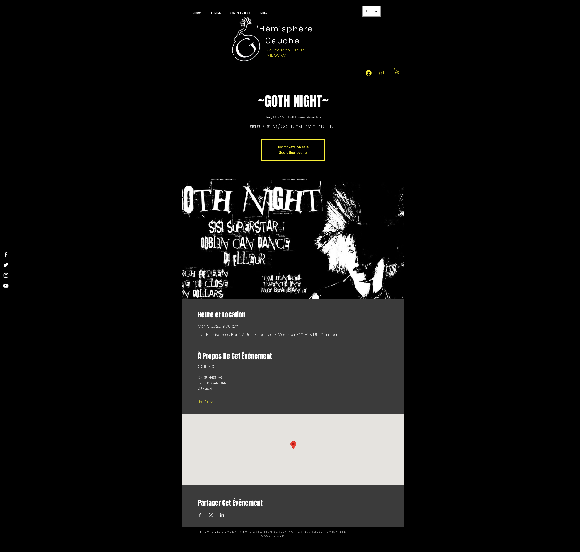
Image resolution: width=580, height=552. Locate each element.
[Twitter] (6, 265)
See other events (293, 152)
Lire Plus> (205, 401)
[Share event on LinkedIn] (222, 515)
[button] (397, 71)
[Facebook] (6, 254)
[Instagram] (6, 275)
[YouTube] (6, 286)
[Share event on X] (211, 515)
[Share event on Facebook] (200, 515)
